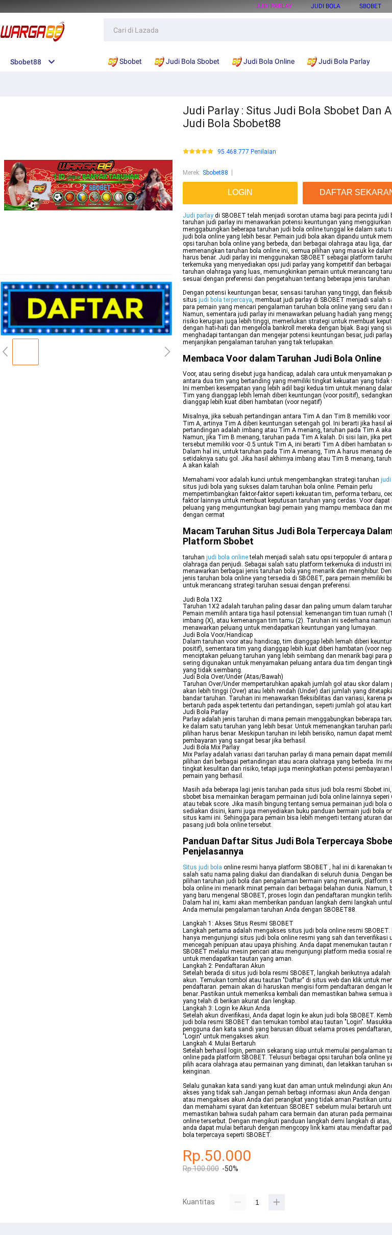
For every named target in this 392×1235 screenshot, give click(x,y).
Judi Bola (325, 6)
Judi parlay (198, 215)
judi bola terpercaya (225, 299)
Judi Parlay (274, 6)
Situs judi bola (202, 867)
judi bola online (227, 557)
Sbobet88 (215, 172)
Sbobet (370, 6)
